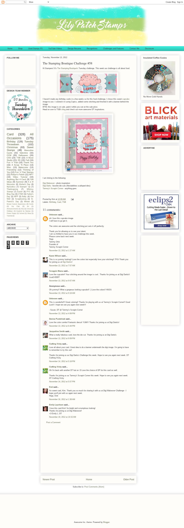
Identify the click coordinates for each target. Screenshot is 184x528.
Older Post (128, 479)
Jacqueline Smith (57, 331)
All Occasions (20, 136)
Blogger (106, 522)
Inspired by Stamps (23, 211)
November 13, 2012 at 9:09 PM (62, 338)
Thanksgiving (12, 189)
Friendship (11, 170)
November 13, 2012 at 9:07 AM (62, 281)
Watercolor (23, 167)
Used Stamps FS (35, 48)
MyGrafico (11, 187)
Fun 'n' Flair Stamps (24, 172)
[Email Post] (72, 199)
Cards (31, 204)
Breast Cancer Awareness (16, 204)
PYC (28, 192)
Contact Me (134, 48)
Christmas (12, 147)
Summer (20, 182)
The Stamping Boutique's (67, 68)
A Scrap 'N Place (20, 165)
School (21, 213)
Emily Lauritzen (56, 405)
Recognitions (92, 48)
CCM (9, 155)
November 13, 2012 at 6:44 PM (62, 326)
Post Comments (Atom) (94, 487)
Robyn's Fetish (17, 174)
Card (59, 202)
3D (19, 160)
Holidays (10, 211)
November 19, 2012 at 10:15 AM (62, 417)
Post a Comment (53, 422)
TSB (64, 202)
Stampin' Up (25, 187)
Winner (27, 202)
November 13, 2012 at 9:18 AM (62, 293)
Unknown (53, 215)
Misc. (9, 167)
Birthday (52, 202)
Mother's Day (24, 184)
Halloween (23, 155)
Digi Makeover (49, 183)
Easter (20, 192)
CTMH (20, 194)
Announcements (12, 209)
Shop (20, 48)
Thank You (28, 162)
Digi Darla (47, 186)
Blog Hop (11, 194)
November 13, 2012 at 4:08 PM (62, 313)
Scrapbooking (20, 199)
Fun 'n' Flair (12, 162)
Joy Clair (15, 206)
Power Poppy (11, 213)
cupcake (125, 99)
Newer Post (49, 479)
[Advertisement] (88, 450)
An (28, 206)
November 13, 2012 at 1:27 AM (62, 250)
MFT (31, 174)
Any (22, 209)
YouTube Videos (55, 48)
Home (9, 48)
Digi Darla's (67, 262)
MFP (16, 197)
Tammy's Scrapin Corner (53, 188)
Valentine (24, 153)
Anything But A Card (16, 179)
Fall (27, 160)
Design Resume (74, 48)
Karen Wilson (55, 256)
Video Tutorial (20, 177)
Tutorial (9, 216)
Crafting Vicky (55, 344)
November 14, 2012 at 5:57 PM (62, 381)
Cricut (29, 209)
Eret (51, 387)
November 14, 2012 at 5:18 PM (62, 361)
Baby (24, 197)
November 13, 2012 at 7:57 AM (62, 266)
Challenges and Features (113, 48)
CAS (9, 158)
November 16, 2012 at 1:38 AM (62, 399)
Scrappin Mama (56, 271)
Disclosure (149, 48)
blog (64, 109)
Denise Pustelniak (57, 319)
